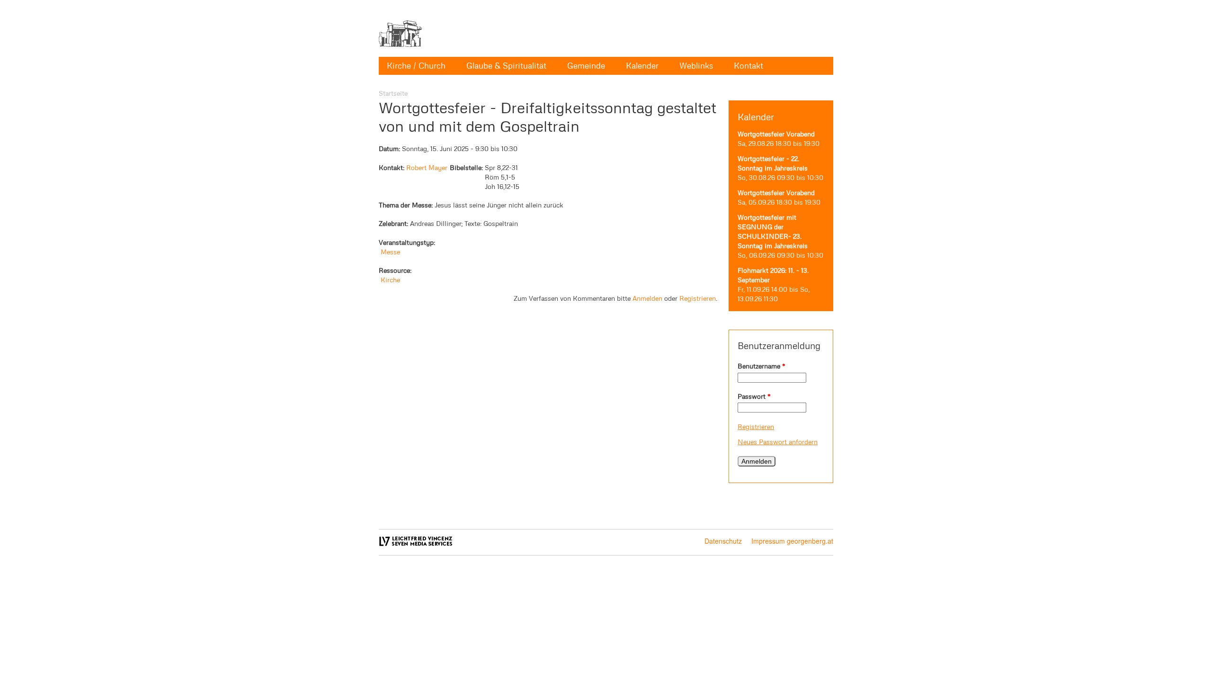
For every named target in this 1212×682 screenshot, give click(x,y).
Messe (390, 252)
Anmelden (647, 298)
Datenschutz (723, 541)
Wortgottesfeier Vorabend (776, 134)
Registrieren (756, 426)
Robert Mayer (426, 167)
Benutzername (761, 366)
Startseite (393, 93)
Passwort (754, 396)
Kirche (390, 280)
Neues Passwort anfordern (778, 442)
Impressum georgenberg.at (792, 541)
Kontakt (748, 66)
